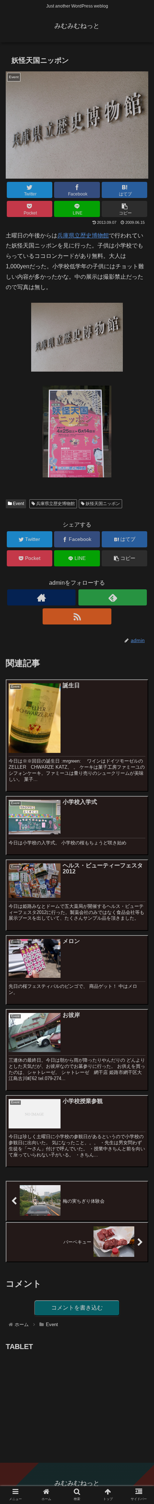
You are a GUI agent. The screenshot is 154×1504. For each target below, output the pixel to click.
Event (18, 503)
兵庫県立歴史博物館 (83, 235)
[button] (139, 935)
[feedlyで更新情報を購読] (112, 597)
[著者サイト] (41, 597)
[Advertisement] (59, 1398)
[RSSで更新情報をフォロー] (77, 616)
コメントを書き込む (77, 1308)
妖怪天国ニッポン (102, 503)
